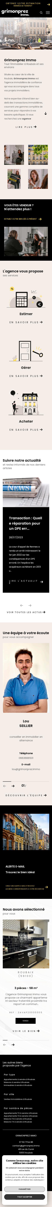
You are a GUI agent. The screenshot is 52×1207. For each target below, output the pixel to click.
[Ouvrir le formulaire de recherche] (41, 12)
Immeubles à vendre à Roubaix (18, 1085)
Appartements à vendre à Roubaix (19, 1079)
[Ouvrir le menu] (48, 12)
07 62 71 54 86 (26, 1142)
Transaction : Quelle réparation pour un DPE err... (25, 523)
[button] (13, 786)
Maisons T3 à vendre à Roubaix (18, 1119)
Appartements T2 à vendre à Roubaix (20, 1113)
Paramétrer (25, 1189)
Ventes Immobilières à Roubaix (18, 1099)
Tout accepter (24, 1197)
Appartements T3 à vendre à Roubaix (20, 1116)
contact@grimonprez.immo (26, 1145)
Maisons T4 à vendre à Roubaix (18, 1121)
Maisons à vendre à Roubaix (16, 1082)
